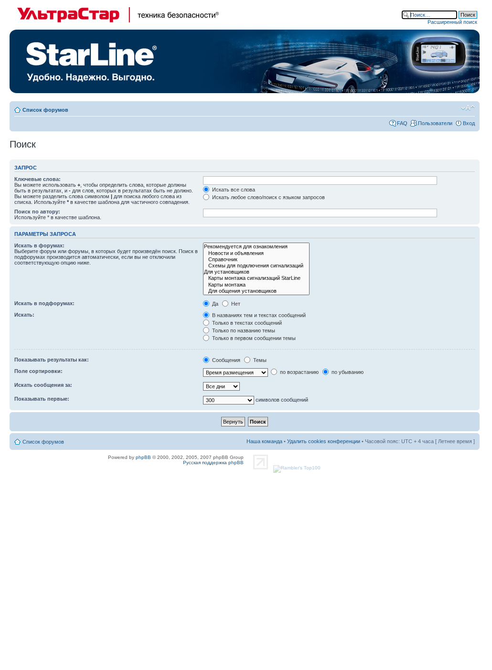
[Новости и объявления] (256, 253)
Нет (235, 304)
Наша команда (264, 441)
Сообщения (225, 360)
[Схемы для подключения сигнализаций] (256, 266)
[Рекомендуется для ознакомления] (256, 247)
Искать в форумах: (39, 245)
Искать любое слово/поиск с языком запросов (268, 197)
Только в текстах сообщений (246, 323)
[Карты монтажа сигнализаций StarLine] (256, 278)
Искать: (24, 315)
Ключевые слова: (37, 179)
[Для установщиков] (256, 272)
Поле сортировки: (38, 371)
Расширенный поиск (452, 22)
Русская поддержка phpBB (213, 462)
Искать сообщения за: (43, 385)
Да (214, 304)
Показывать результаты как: (51, 359)
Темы (259, 360)
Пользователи (435, 123)
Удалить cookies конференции (323, 441)
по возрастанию (298, 372)
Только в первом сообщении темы (253, 338)
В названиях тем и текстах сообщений (258, 315)
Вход (469, 123)
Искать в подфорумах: (44, 303)
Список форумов (45, 110)
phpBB (143, 457)
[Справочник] (256, 259)
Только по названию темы (243, 330)
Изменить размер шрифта (468, 108)
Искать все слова (233, 189)
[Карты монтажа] (256, 285)
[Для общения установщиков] (256, 291)
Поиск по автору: (37, 211)
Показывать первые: (41, 399)
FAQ (402, 123)
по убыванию (347, 372)
